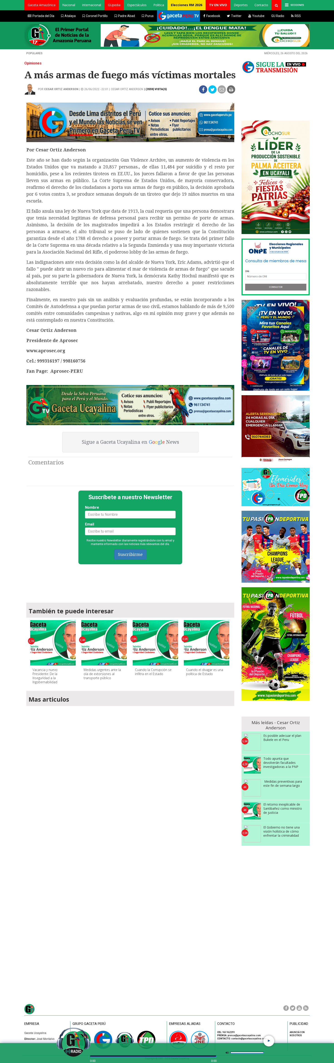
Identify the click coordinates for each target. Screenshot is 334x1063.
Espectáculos (137, 5)
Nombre (92, 507)
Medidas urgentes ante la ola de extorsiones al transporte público (102, 674)
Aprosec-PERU (66, 371)
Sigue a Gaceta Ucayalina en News (130, 442)
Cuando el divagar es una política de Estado (204, 672)
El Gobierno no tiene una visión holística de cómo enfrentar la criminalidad (281, 831)
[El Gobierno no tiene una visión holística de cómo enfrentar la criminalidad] (252, 833)
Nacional (68, 5)
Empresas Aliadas (184, 1024)
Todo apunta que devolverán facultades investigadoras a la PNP (280, 762)
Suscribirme (130, 554)
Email (89, 524)
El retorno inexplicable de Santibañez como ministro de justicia (282, 808)
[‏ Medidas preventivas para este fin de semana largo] (252, 788)
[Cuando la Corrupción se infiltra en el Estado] (155, 643)
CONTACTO (226, 1024)
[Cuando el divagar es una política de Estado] (206, 643)
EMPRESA (31, 1024)
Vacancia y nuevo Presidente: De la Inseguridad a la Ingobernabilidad (44, 676)
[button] (41, 5)
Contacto (261, 5)
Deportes (241, 5)
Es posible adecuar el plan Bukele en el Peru (282, 737)
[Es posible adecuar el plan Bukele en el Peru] (252, 742)
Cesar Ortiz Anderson (61, 89)
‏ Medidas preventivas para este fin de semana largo (282, 783)
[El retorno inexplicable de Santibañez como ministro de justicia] (252, 810)
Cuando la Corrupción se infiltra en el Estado (153, 672)
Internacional (91, 5)
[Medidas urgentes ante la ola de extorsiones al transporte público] (104, 643)
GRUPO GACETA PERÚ (89, 1024)
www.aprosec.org (45, 350)
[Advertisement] (130, 581)
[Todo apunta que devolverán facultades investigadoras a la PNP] (252, 765)
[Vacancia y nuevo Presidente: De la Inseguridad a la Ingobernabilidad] (53, 643)
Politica (158, 5)
